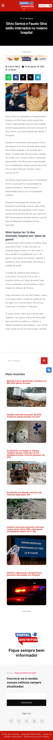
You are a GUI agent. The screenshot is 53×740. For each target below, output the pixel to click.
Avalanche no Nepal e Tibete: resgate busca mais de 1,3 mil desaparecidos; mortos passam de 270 (26, 454)
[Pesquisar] (50, 5)
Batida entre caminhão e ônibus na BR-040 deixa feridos (26, 382)
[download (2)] (26, 58)
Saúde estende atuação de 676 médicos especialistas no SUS (24, 415)
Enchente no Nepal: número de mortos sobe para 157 (24, 493)
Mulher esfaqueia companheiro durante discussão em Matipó (24, 574)
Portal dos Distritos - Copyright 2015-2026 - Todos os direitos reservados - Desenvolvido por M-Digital (26, 735)
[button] (8, 77)
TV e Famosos (26, 18)
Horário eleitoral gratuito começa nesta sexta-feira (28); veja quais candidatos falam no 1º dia (25, 529)
